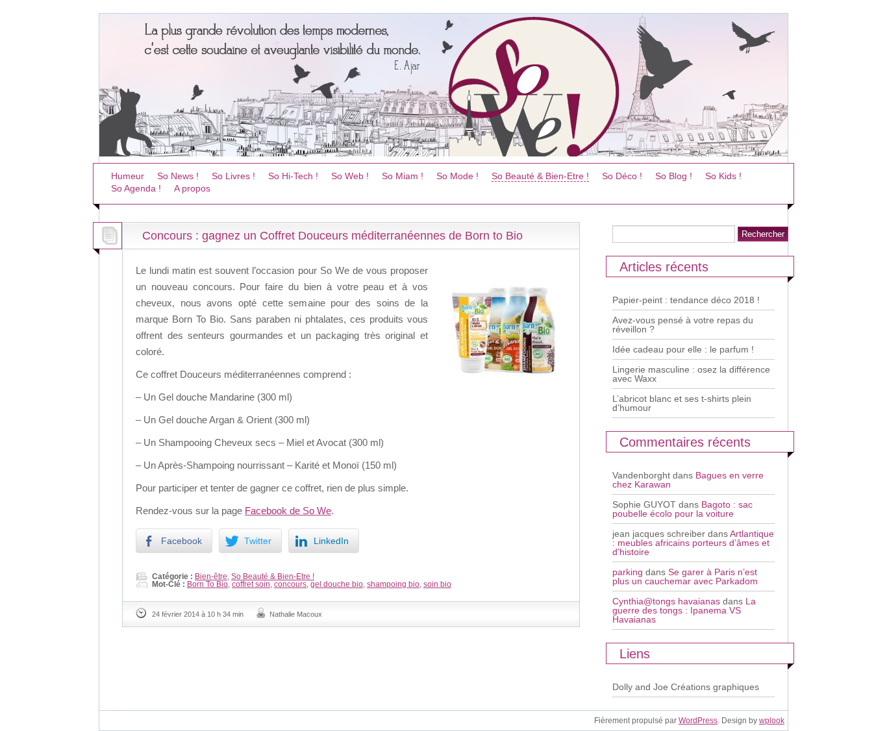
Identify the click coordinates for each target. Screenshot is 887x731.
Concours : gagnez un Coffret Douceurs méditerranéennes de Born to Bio (332, 235)
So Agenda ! (136, 188)
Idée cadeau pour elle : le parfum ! (683, 349)
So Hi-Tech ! (293, 176)
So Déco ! (622, 176)
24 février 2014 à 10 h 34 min (198, 614)
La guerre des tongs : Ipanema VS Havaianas (684, 610)
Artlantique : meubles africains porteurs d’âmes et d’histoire (693, 542)
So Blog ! (673, 176)
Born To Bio (207, 584)
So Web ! (350, 176)
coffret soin (251, 584)
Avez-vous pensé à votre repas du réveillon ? (682, 324)
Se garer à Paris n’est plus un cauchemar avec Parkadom (685, 576)
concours (290, 584)
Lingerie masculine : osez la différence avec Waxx (691, 374)
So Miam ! (402, 176)
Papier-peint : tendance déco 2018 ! (686, 300)
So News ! (178, 176)
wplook (771, 720)
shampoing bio (393, 584)
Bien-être (211, 576)
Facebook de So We (288, 510)
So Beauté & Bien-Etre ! (540, 176)
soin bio (437, 584)
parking (627, 572)
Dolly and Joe (640, 687)
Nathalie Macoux (295, 614)
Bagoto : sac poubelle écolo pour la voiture (682, 509)
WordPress (698, 720)
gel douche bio (336, 584)
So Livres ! (233, 176)
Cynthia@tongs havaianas (666, 601)
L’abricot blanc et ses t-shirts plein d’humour (681, 403)
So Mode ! (457, 176)
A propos (192, 188)
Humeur (127, 176)
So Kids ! (723, 176)
